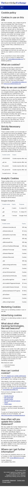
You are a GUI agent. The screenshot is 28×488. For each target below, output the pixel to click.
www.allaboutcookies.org (15, 59)
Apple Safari (8, 404)
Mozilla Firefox (8, 399)
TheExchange (13, 2)
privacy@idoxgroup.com (17, 458)
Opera (6, 402)
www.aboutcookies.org (19, 388)
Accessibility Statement (9, 480)
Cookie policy (21, 480)
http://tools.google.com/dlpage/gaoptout (13, 415)
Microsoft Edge (8, 397)
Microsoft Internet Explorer (12, 401)
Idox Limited (20, 470)
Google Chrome (9, 396)
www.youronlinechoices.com (12, 83)
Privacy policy (6, 482)
